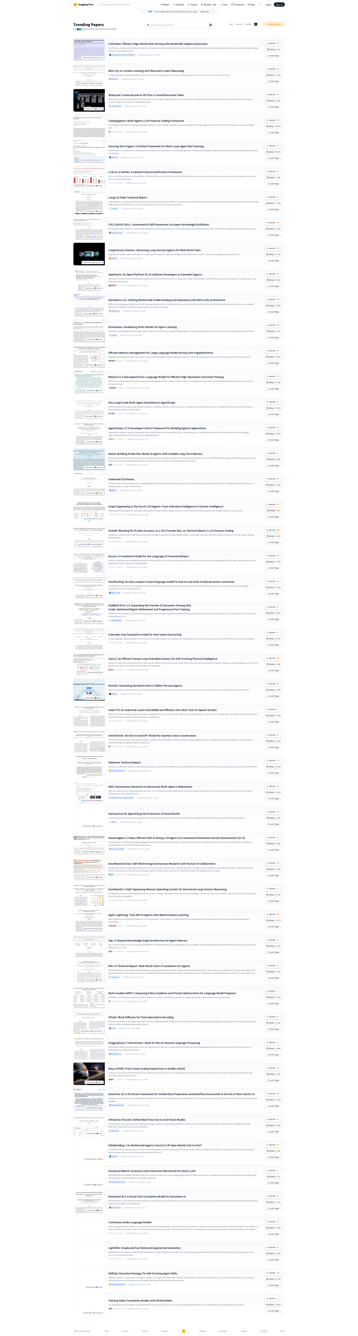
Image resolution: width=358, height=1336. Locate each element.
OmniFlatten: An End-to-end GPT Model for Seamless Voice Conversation (152, 735)
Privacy (125, 1331)
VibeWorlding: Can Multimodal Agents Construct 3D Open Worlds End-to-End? (155, 1145)
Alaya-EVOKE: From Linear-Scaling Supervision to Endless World (146, 1068)
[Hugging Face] (184, 1331)
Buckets (210, 4)
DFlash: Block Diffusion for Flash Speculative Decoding (141, 1017)
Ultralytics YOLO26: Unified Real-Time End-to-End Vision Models (146, 1119)
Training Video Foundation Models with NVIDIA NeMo (140, 1300)
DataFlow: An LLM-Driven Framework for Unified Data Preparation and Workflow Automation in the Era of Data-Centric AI (181, 1094)
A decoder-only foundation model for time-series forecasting (144, 634)
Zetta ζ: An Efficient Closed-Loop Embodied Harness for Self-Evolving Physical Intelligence (162, 658)
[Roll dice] (210, 25)
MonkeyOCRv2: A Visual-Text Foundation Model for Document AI (147, 1196)
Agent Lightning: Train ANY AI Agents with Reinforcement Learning (148, 915)
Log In (269, 4)
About (144, 1331)
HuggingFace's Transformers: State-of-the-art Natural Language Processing (154, 1043)
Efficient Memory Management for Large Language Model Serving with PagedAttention (160, 352)
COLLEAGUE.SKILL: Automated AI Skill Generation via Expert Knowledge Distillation (158, 224)
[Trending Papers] (255, 24)
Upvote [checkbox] (273, 43)
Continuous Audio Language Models (130, 1222)
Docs (225, 4)
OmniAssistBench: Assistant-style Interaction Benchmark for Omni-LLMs (152, 1171)
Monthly (248, 24)
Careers (164, 1331)
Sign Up (279, 4)
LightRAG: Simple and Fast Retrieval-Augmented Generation (144, 1248)
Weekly (239, 24)
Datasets (180, 4)
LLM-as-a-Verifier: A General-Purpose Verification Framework (145, 172)
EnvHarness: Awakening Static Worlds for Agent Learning (142, 327)
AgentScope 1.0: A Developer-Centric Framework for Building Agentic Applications (157, 428)
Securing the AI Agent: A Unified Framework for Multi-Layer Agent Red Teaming (156, 146)
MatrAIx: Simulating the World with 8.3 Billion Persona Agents (145, 685)
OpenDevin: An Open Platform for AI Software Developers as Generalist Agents (155, 274)
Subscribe (204, 11)
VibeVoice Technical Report (124, 762)
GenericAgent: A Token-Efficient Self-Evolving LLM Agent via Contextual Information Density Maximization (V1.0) (176, 838)
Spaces (194, 4)
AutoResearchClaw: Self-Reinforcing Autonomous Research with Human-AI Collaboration (162, 863)
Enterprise (239, 4)
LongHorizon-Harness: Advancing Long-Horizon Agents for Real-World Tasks (154, 250)
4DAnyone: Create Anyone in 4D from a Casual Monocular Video (146, 95)
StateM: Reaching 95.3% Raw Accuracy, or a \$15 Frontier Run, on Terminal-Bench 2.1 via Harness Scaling (171, 530)
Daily (231, 24)
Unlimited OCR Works (121, 479)
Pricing (251, 4)
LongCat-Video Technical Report (127, 197)
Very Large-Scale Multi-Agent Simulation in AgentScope (141, 402)
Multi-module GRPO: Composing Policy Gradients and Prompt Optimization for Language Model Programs (172, 993)
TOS (107, 1331)
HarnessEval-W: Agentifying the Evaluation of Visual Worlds (144, 813)
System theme (83, 1331)
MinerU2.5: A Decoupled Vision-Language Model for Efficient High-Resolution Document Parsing (166, 377)
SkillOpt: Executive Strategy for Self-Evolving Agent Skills (142, 1273)
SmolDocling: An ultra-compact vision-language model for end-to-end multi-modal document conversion (171, 581)
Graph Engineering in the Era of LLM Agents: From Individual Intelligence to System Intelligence (165, 506)
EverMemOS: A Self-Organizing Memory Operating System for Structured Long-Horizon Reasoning (167, 889)
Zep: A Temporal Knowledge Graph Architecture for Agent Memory (147, 940)
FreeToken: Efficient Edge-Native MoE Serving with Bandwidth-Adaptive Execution (157, 43)
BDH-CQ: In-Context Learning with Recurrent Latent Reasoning (146, 70)
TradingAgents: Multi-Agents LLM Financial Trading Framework (146, 120)
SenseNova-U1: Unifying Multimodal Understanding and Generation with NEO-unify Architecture (166, 300)
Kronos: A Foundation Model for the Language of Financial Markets (148, 556)
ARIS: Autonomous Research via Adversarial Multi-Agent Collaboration (150, 786)
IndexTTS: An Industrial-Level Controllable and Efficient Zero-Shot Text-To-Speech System (162, 710)
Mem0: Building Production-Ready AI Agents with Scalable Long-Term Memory (155, 453)
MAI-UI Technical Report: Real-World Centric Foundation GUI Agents (149, 966)
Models (165, 4)
